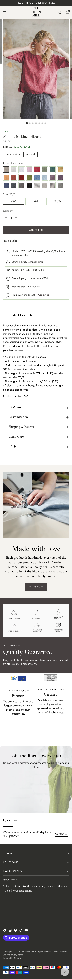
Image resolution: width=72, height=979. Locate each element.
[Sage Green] (45, 169)
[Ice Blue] (45, 177)
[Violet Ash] (52, 177)
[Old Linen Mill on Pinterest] (16, 931)
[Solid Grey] (21, 185)
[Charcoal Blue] (14, 185)
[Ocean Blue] (37, 177)
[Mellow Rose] (29, 169)
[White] (21, 169)
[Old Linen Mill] (36, 12)
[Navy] (6, 185)
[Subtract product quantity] (6, 217)
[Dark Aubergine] (60, 177)
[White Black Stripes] (37, 185)
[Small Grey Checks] (52, 185)
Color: (13, 163)
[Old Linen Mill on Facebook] (5, 931)
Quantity (8, 211)
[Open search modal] (60, 12)
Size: (9, 194)
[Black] (29, 185)
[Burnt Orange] (14, 177)
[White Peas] (60, 185)
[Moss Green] (29, 177)
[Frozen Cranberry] (37, 169)
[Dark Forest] (52, 169)
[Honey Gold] (6, 177)
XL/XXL (58, 201)
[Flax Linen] (6, 169)
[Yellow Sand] (60, 169)
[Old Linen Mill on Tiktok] (21, 931)
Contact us (43, 294)
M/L (36, 201)
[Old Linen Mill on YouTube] (26, 931)
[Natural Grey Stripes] (45, 185)
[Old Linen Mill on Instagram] (10, 931)
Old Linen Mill (27, 951)
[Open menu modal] (4, 12)
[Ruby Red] (21, 177)
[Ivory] (14, 169)
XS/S (14, 201)
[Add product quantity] (16, 217)
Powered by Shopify (12, 957)
